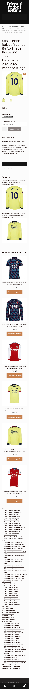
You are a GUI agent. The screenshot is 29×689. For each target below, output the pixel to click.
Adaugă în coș (14, 129)
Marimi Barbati (6, 114)
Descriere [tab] (6, 165)
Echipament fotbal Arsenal (9, 28)
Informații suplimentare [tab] (10, 169)
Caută (14, 686)
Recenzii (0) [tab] (6, 173)
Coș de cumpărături (22, 685)
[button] (24, 74)
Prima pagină (7, 27)
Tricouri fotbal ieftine (14, 7)
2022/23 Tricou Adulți (18, 27)
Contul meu (5, 686)
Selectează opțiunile (14, 292)
